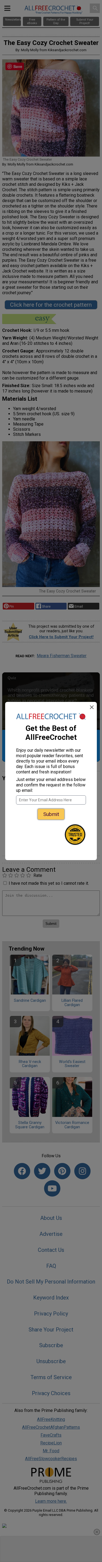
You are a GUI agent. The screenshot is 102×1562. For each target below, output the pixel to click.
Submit (51, 814)
